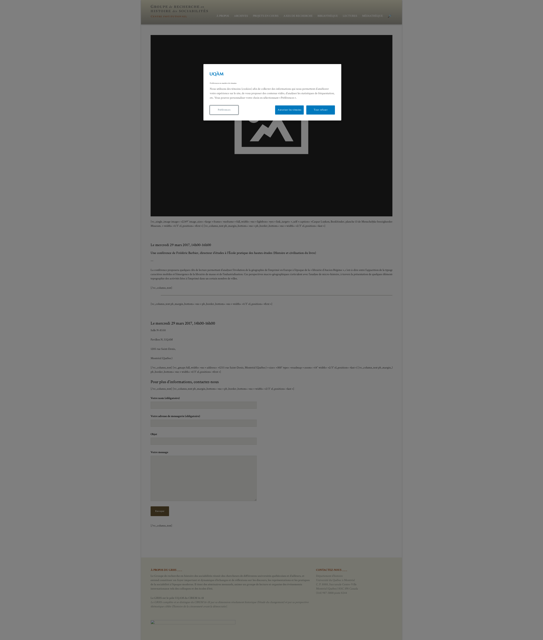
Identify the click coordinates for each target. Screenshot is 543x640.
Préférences (224, 109)
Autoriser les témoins (289, 109)
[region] (272, 92)
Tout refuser (320, 109)
